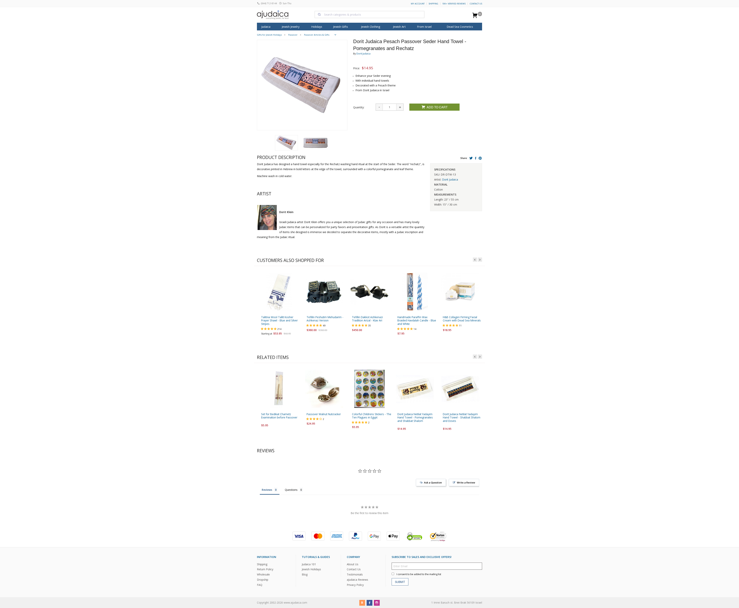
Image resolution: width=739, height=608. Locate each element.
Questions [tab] (291, 490)
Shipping (433, 4)
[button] (286, 143)
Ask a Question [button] (433, 482)
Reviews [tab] (267, 490)
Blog (305, 574)
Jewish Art (399, 26)
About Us (352, 564)
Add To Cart (437, 107)
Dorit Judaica (363, 53)
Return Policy (265, 569)
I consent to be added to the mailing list (418, 574)
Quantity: (358, 107)
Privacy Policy (355, 585)
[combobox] (369, 14)
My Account (418, 4)
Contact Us (476, 4)
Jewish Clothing (370, 26)
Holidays (316, 26)
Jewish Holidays (311, 569)
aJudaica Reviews (357, 579)
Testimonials (355, 574)
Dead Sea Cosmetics (460, 26)
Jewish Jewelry (290, 26)
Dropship (262, 579)
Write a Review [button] (466, 482)
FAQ (259, 585)
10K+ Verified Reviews (454, 4)
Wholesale (263, 574)
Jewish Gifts (340, 26)
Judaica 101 (309, 564)
